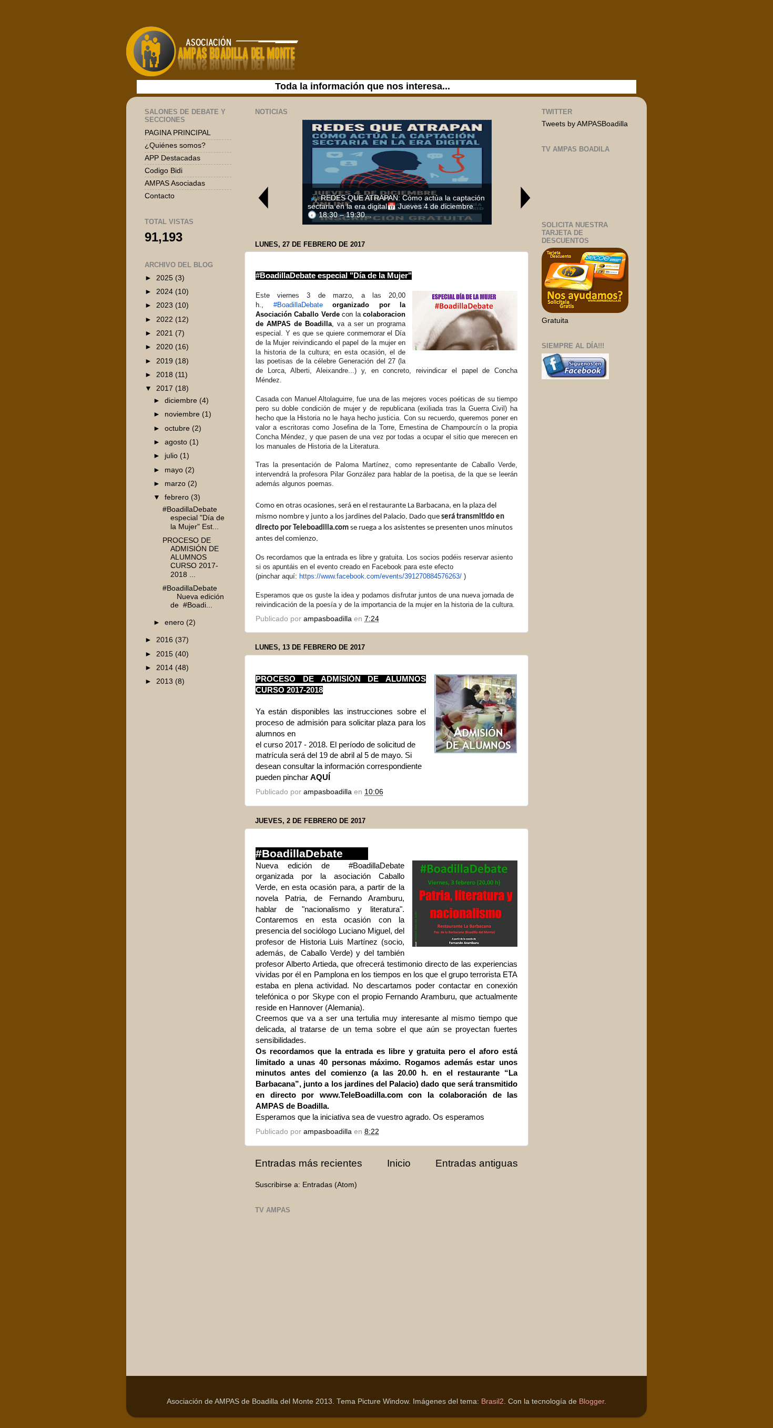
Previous (263, 197)
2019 (165, 361)
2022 (165, 319)
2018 (165, 375)
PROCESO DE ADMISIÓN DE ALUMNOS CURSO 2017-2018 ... (190, 557)
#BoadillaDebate (298, 305)
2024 (165, 292)
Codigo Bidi (163, 171)
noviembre (183, 414)
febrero (178, 497)
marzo (176, 484)
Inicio (399, 1163)
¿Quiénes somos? (175, 145)
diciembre (182, 400)
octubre (178, 428)
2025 (165, 278)
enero (175, 622)
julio (172, 456)
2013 (165, 681)
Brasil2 (492, 1401)
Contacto (160, 196)
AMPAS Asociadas (175, 183)
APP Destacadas (172, 158)
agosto (177, 442)
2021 (165, 333)
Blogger (591, 1401)
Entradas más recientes (308, 1163)
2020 (165, 347)
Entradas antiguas (476, 1163)
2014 (165, 668)
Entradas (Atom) (329, 1185)
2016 (165, 640)
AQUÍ (320, 777)
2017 (165, 388)
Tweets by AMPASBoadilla (585, 124)
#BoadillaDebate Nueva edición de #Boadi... (196, 596)
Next (526, 197)
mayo (175, 470)
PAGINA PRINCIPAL (178, 133)
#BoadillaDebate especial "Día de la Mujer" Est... (193, 517)
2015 (165, 654)
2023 (165, 305)
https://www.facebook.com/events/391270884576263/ (380, 576)
